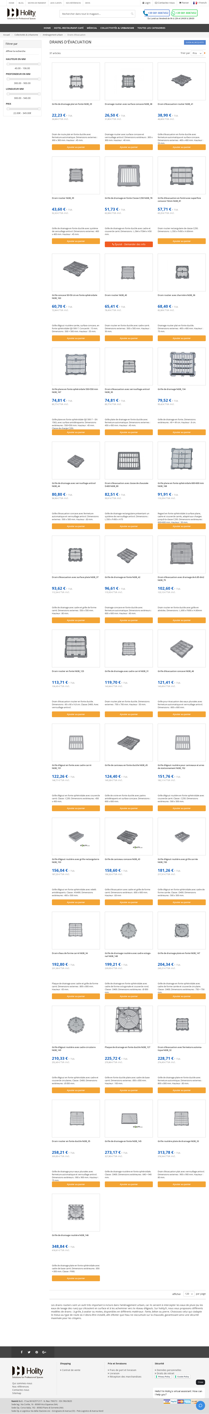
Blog (21, 3)
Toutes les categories (151, 27)
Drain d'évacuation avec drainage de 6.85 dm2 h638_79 (181, 579)
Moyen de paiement (37, 3)
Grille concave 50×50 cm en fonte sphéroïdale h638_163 (74, 297)
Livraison (115, 1373)
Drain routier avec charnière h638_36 (176, 295)
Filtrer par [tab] (11, 44)
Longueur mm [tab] (15, 88)
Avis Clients (56, 3)
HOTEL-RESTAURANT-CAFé (69, 27)
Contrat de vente (71, 1370)
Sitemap (16, 1393)
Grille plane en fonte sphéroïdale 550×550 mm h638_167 (75, 391)
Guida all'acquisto (195, 42)
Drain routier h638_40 (116, 295)
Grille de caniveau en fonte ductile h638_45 (126, 765)
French (203, 2)
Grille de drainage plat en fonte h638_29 (72, 104)
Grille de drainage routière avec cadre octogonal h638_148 (128, 955)
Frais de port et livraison (123, 1370)
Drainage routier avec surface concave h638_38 (128, 104)
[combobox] (97, 14)
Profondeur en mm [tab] (18, 73)
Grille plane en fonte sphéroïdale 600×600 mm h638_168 (181, 485)
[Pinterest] (36, 1352)
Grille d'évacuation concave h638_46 (176, 671)
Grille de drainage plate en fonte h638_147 (179, 953)
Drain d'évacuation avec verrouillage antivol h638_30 (127, 391)
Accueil (6, 34)
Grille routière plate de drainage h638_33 (178, 1141)
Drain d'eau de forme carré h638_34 (70, 953)
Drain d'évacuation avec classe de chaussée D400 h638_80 (126, 485)
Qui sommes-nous (22, 1383)
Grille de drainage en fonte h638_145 (123, 1141)
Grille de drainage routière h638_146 (70, 1235)
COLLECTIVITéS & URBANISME (117, 27)
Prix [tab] (8, 103)
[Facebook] (21, 1352)
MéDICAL (92, 27)
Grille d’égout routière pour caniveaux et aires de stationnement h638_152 (181, 767)
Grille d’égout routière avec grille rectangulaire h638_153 (75, 861)
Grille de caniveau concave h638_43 (122, 859)
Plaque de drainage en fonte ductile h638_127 (127, 1047)
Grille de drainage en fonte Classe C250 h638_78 (128, 198)
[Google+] (44, 1352)
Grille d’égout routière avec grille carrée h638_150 (178, 861)
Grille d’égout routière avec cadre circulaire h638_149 (74, 1049)
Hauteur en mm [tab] (16, 59)
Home (11, 3)
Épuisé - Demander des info (129, 244)
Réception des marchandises (125, 1376)
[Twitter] (29, 1352)
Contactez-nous (20, 1389)
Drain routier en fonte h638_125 (68, 671)
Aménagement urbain (53, 34)
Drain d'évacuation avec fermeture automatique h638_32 (180, 1049)
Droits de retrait (165, 1373)
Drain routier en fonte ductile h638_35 (71, 1141)
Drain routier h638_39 (63, 198)
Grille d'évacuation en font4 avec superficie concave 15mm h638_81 (179, 199)
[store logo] (21, 13)
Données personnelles (169, 1370)
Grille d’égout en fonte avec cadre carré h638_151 (71, 767)
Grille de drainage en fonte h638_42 (122, 577)
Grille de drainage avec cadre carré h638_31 (127, 671)
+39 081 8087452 (158, 13)
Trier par (185, 53)
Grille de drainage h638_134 (171, 389)
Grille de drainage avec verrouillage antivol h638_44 (74, 485)
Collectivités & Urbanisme (27, 34)
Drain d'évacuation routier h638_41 (175, 104)
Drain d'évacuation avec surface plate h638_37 (75, 577)
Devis (87, 3)
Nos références (73, 3)
